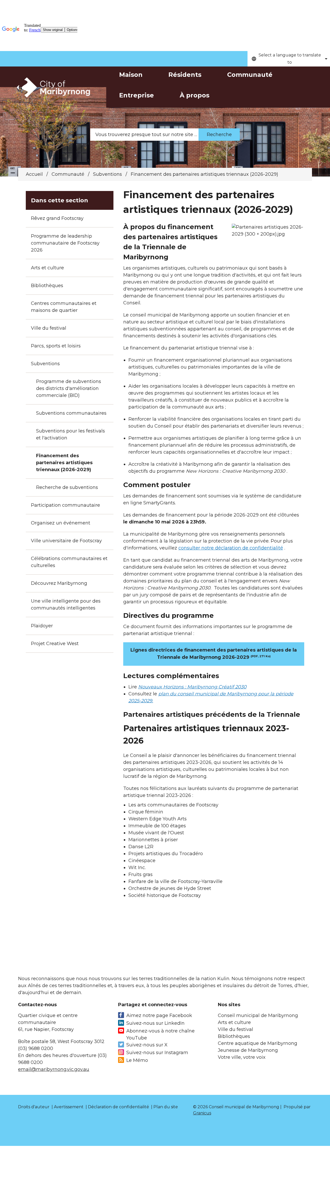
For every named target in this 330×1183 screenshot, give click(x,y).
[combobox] (289, 58)
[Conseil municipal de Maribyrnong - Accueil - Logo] (53, 87)
